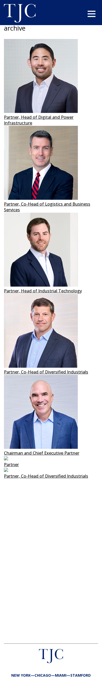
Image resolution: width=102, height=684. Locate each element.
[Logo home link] (20, 14)
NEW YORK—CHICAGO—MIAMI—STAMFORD (51, 675)
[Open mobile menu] (91, 13)
